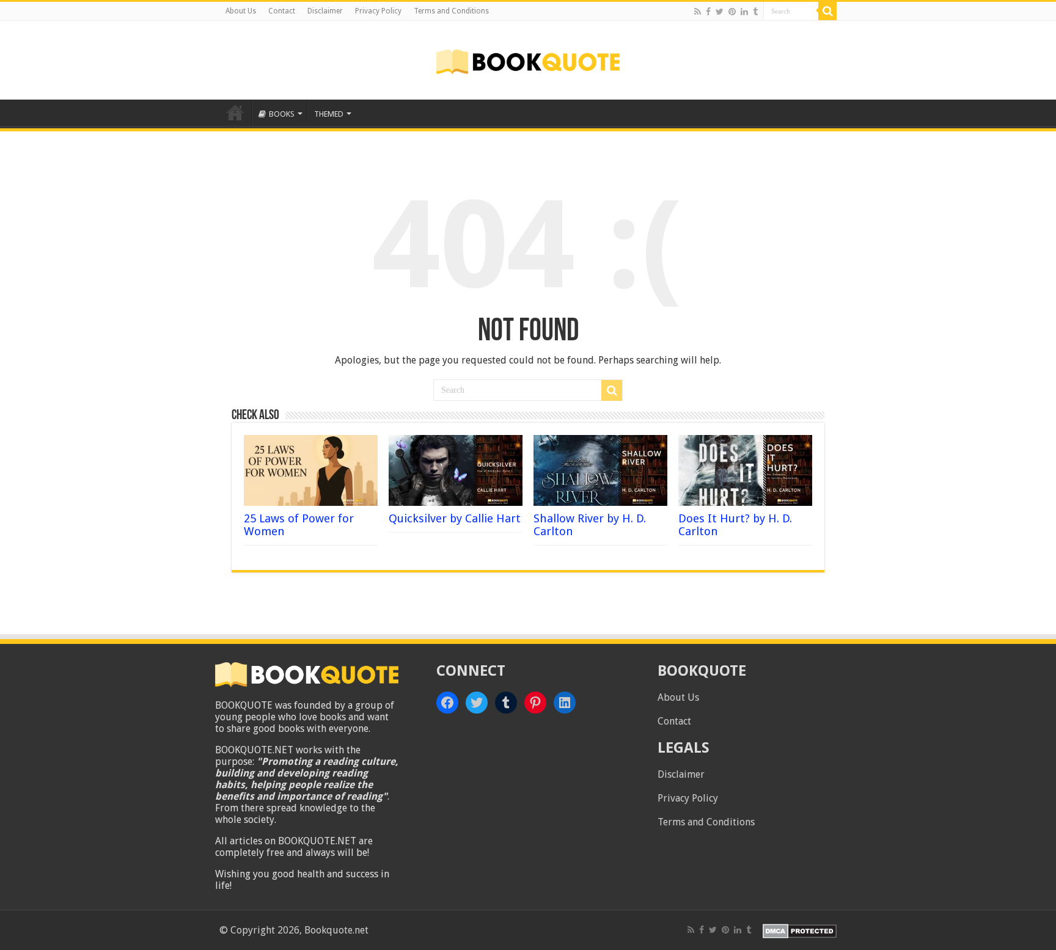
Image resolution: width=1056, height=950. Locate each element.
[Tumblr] (755, 11)
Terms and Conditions (451, 11)
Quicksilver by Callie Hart (455, 518)
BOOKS (282, 114)
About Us (241, 11)
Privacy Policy (378, 11)
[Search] (827, 11)
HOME (235, 112)
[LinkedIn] (744, 11)
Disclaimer (325, 11)
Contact (281, 11)
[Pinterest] (732, 11)
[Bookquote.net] (528, 60)
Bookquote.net (336, 930)
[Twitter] (719, 11)
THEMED (328, 114)
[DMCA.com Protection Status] (800, 930)
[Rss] (697, 11)
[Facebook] (708, 11)
